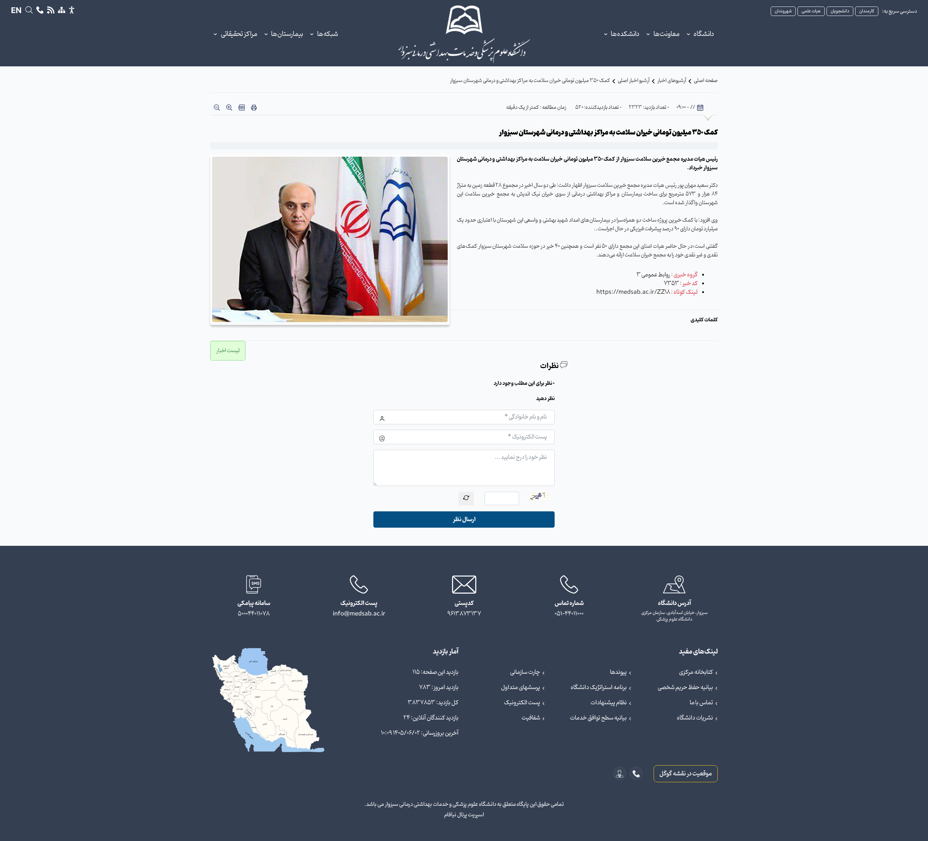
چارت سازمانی (525, 672)
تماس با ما (701, 702)
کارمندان (866, 11)
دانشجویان (839, 11)
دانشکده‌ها (625, 34)
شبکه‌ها (327, 34)
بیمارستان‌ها (287, 34)
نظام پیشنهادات (609, 702)
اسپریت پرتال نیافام (464, 815)
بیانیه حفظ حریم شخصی (685, 687)
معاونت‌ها (667, 34)
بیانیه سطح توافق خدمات (598, 718)
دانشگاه (703, 34)
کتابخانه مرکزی (696, 672)
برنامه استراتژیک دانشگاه (599, 687)
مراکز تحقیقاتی (239, 34)
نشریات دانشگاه (695, 718)
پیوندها (618, 672)
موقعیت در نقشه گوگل (685, 773)
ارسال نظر (464, 519)
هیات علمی (811, 11)
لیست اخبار (228, 351)
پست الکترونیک (522, 702)
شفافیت (531, 718)
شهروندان (783, 11)
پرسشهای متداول (520, 687)
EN (16, 11)
